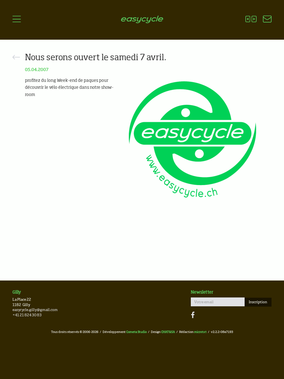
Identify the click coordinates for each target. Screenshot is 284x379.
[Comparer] (250, 20)
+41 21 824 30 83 (27, 315)
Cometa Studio (136, 331)
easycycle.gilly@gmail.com (35, 310)
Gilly (16, 292)
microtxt (200, 331)
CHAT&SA (168, 331)
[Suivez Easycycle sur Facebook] (193, 315)
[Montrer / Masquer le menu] (16, 20)
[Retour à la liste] (16, 58)
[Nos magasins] (264, 20)
